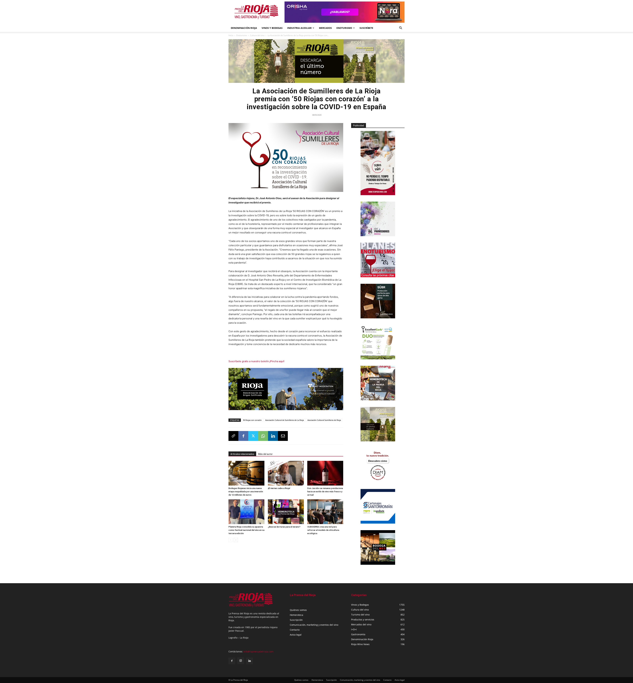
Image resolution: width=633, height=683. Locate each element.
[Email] (283, 435)
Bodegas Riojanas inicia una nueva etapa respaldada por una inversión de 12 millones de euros (245, 490)
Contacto (295, 629)
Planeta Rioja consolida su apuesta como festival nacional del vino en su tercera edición (246, 528)
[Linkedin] (273, 435)
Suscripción (296, 619)
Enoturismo (344, 27)
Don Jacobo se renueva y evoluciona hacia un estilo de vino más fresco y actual (325, 490)
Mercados (325, 27)
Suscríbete (366, 27)
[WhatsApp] (263, 435)
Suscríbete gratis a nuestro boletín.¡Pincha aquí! (256, 361)
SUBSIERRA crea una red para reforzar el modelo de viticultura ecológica (323, 528)
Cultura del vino (257, 35)
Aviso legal (295, 634)
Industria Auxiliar (299, 27)
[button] (401, 28)
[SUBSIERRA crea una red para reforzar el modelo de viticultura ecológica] (325, 510)
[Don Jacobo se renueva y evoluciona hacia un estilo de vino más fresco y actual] (325, 472)
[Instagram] (240, 660)
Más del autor (265, 453)
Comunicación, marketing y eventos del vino (314, 624)
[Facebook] (243, 435)
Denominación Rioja (244, 27)
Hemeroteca (296, 614)
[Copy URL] (233, 435)
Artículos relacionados (242, 453)
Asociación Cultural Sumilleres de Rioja (324, 419)
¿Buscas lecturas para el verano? (284, 525)
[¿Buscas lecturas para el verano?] (286, 510)
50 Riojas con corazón (252, 419)
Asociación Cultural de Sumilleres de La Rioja (284, 419)
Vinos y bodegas (272, 27)
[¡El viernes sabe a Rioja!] (286, 472)
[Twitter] (253, 435)
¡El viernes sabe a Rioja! (279, 487)
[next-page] (236, 539)
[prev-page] (230, 539)
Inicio (230, 35)
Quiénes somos (298, 610)
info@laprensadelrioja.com (258, 651)
